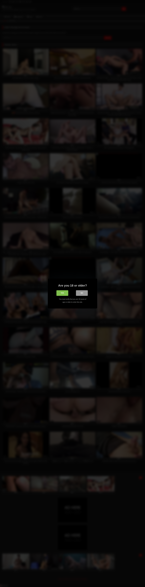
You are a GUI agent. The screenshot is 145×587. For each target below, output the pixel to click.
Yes (62, 293)
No (82, 293)
